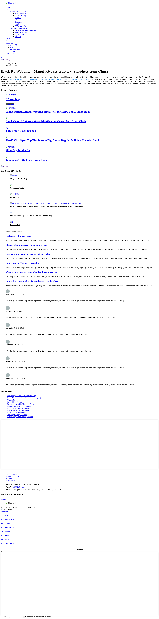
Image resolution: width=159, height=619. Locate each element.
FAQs (8, 41)
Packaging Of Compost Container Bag (21, 396)
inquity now (5, 499)
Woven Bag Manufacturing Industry (20, 417)
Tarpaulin (18, 22)
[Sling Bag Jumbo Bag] (10, 147)
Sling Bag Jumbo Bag (18, 150)
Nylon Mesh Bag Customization (19, 408)
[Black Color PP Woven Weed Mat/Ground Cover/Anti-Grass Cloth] (7, 118)
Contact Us (10, 53)
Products (9, 9)
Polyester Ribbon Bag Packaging (68, 79)
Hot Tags (9, 478)
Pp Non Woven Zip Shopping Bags (20, 404)
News (8, 39)
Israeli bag (18, 37)
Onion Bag (11, 400)
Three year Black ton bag (21, 130)
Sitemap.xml (10, 481)
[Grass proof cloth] (11, 185)
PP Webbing (13, 99)
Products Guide (11, 474)
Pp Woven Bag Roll (46, 79)
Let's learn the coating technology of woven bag (28, 254)
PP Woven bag (20, 16)
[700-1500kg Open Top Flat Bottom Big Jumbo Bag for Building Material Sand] (9, 137)
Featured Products (12, 476)
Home (8, 7)
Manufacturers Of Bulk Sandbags (19, 406)
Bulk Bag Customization (16, 413)
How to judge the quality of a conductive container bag (32, 281)
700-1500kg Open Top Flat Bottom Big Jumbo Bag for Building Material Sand (52, 140)
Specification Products (18, 28)
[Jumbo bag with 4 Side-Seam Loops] (7, 157)
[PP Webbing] (11, 95)
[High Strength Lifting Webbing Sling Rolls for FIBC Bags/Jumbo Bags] (11, 108)
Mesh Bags (85, 79)
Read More (10, 104)
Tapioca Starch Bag (22, 32)
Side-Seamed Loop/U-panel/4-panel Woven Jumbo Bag (31, 216)
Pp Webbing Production (16, 402)
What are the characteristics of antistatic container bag (31, 272)
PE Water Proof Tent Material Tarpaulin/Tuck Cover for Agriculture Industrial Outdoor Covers (47, 206)
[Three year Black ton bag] (7, 128)
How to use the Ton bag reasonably (22, 263)
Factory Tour (15, 49)
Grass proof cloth (17, 188)
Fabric (17, 24)
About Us (9, 43)
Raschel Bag (15, 225)
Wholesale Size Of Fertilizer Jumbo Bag (23, 79)
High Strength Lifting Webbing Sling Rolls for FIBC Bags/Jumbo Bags (48, 111)
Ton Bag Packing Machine (17, 415)
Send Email (5, 511)
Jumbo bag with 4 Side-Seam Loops (27, 159)
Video (12, 51)
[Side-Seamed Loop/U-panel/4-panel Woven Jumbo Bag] (12, 213)
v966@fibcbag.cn (19, 487)
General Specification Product (26, 30)
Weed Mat (18, 20)
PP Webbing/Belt (21, 26)
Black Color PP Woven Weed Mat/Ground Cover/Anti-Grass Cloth (46, 121)
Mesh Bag (18, 18)
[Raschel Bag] (11, 222)
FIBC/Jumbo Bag (21, 13)
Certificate (14, 47)
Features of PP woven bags (18, 236)
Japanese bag (20, 35)
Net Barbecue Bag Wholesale (18, 410)
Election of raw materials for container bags (26, 245)
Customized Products (18, 11)
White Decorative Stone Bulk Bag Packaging (24, 398)
